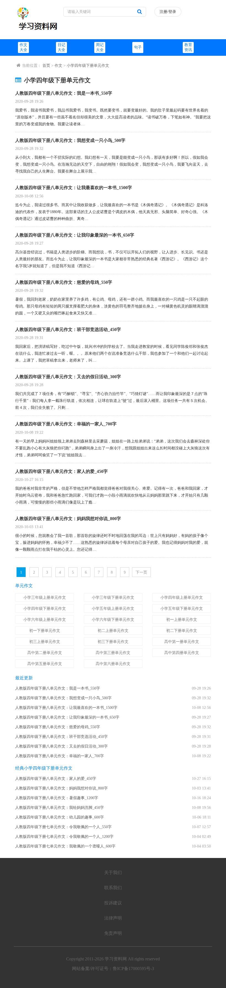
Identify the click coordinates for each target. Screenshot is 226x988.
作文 (58, 65)
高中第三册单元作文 (113, 653)
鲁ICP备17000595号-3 (133, 968)
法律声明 (113, 918)
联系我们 (113, 887)
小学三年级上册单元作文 (44, 597)
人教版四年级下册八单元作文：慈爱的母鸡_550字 (63, 282)
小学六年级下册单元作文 (113, 620)
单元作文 (24, 585)
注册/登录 (168, 12)
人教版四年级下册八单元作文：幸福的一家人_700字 (66, 424)
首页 (46, 65)
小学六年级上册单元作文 (44, 620)
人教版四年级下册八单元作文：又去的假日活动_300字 (68, 376)
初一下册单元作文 (44, 631)
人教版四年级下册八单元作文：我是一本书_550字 (63, 93)
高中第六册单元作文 (113, 664)
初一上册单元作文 (181, 620)
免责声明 (113, 933)
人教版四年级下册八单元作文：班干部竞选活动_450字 (68, 329)
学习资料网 (116, 959)
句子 (138, 47)
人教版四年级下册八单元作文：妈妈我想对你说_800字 (68, 518)
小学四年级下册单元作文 (88, 65)
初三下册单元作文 (113, 642)
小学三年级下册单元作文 (113, 597)
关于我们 (113, 872)
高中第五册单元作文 (44, 664)
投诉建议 (113, 902)
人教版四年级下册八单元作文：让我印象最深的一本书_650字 (74, 235)
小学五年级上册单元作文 (113, 608)
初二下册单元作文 (181, 631)
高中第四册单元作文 (181, 653)
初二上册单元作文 (113, 631)
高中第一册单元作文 (181, 642)
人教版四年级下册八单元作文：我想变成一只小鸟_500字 (70, 140)
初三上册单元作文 (44, 642)
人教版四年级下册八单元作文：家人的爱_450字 (61, 471)
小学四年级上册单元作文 (181, 597)
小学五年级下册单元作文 (181, 608)
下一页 (141, 572)
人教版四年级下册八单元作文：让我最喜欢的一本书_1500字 (73, 187)
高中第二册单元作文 (44, 653)
